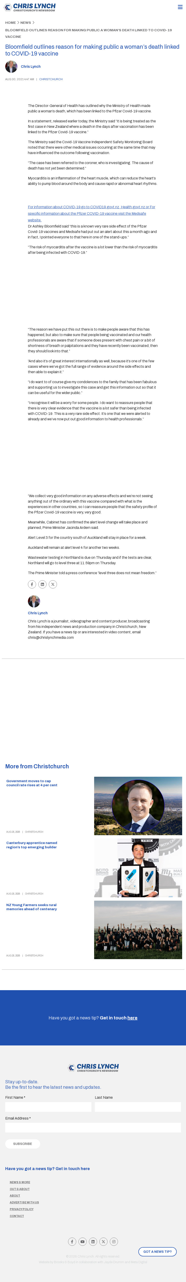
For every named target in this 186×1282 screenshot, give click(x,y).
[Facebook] (72, 1242)
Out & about (20, 1189)
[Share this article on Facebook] (32, 584)
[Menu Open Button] (180, 7)
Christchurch (51, 79)
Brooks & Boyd (64, 1262)
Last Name (104, 1097)
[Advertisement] (93, 291)
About (15, 1195)
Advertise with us (24, 1202)
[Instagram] (114, 1242)
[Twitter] (103, 1242)
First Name (15, 1097)
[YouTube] (82, 1242)
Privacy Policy (22, 1209)
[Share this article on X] (53, 584)
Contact (17, 1216)
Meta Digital (139, 1262)
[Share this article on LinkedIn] (42, 584)
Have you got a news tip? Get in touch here (47, 1168)
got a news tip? (157, 1251)
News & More (20, 1182)
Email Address (18, 1118)
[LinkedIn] (93, 1242)
